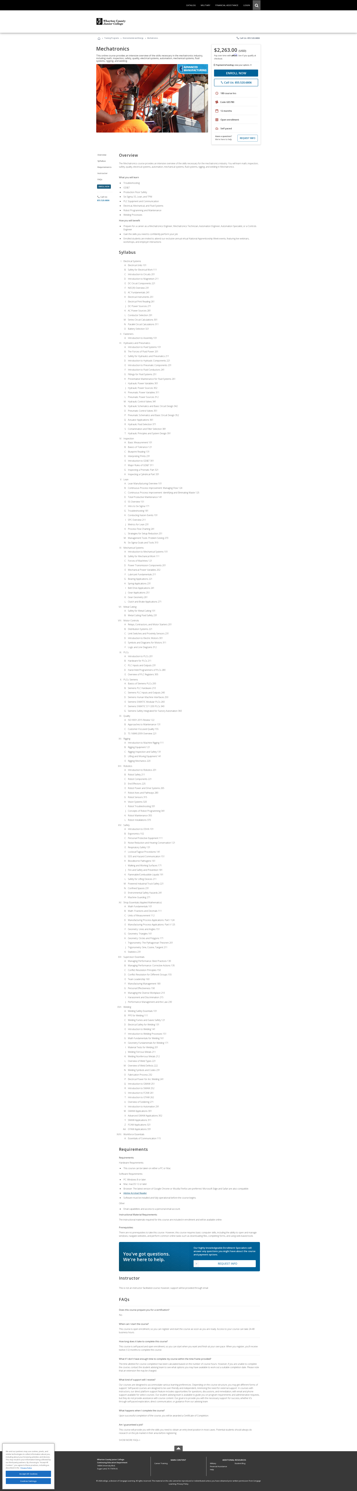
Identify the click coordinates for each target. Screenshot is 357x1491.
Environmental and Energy (133, 38)
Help (212, 1469)
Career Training (160, 1463)
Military (213, 1463)
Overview (101, 154)
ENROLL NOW (236, 73)
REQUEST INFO (247, 138)
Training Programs (111, 38)
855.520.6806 (103, 200)
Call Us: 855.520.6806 (248, 38)
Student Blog (240, 1463)
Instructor (102, 173)
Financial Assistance (218, 1466)
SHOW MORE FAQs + (129, 1440)
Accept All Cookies (28, 1474)
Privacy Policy (182, 1484)
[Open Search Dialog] (256, 5)
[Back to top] (178, 1459)
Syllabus (101, 161)
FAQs (99, 179)
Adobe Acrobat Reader (135, 1193)
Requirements (104, 167)
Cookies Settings (28, 1481)
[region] (28, 1466)
